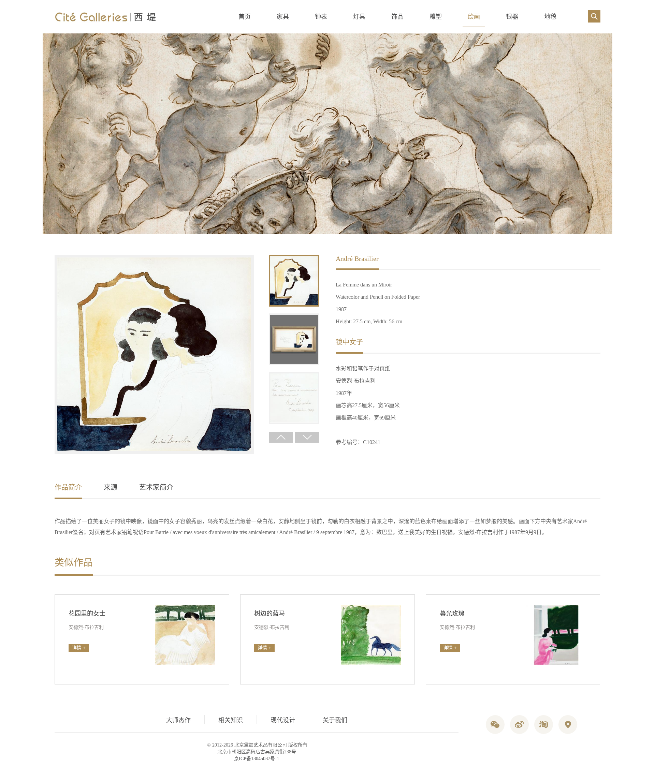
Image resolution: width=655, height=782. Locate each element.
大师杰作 (178, 720)
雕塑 (436, 16)
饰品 (397, 16)
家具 (283, 16)
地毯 (550, 16)
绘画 (474, 16)
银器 (512, 16)
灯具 (359, 16)
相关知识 (230, 720)
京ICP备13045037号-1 (256, 758)
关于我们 (335, 720)
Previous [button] (281, 437)
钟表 (321, 16)
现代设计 (283, 720)
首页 (244, 16)
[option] (154, 355)
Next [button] (307, 437)
